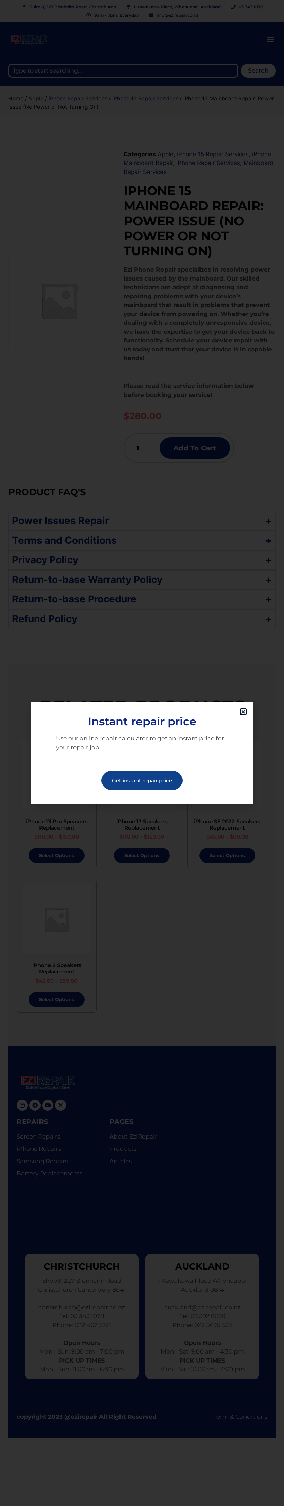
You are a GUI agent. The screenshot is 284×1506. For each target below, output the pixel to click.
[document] (142, 753)
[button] (243, 711)
